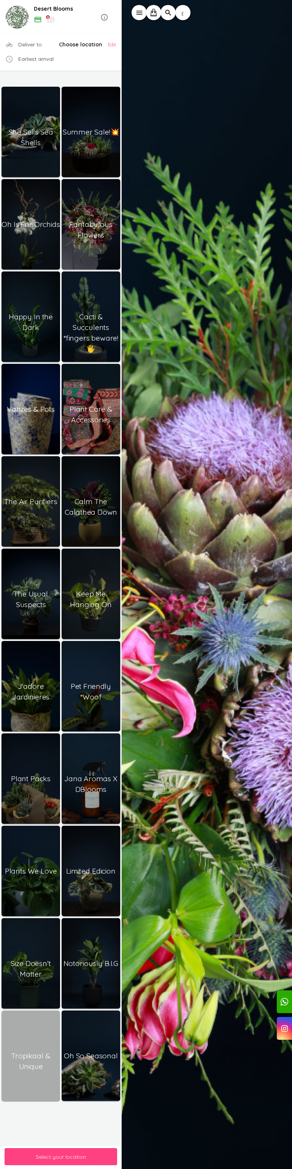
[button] (61, 17)
